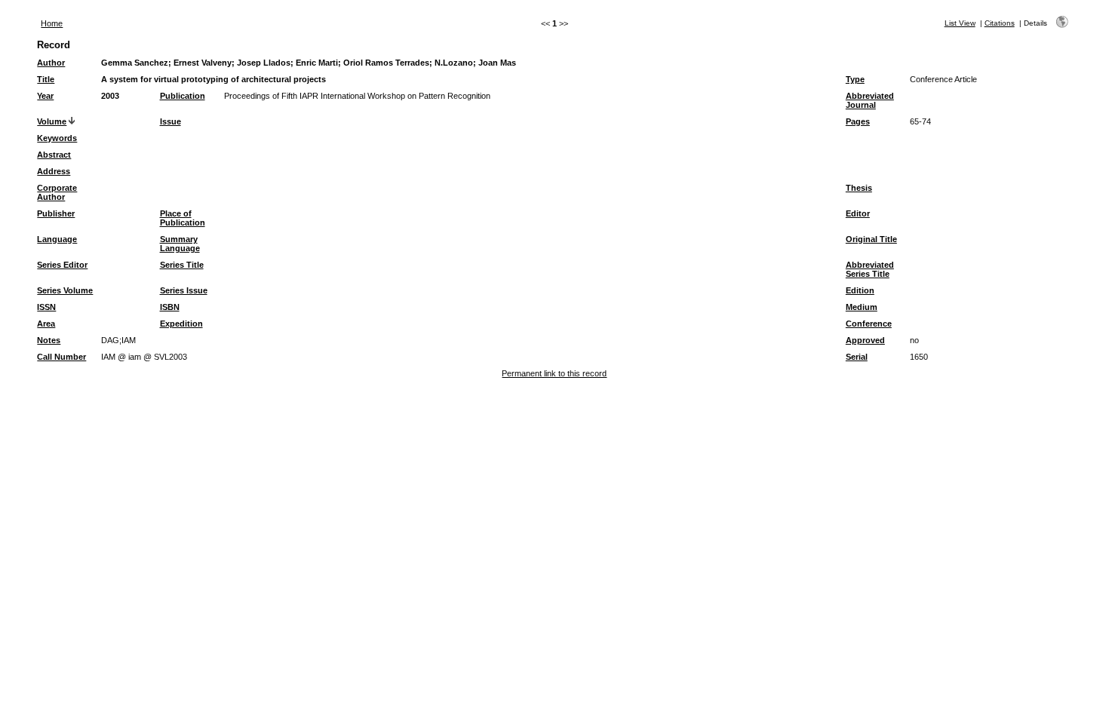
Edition (860, 290)
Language (57, 239)
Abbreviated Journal (870, 100)
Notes (48, 340)
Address (53, 171)
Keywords (57, 138)
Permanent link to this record (554, 373)
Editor (858, 213)
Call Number (61, 356)
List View (960, 23)
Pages (858, 121)
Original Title (871, 239)
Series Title (182, 264)
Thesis (859, 187)
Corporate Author (57, 192)
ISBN (170, 306)
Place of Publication (182, 218)
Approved (865, 340)
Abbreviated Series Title (870, 269)
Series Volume (65, 290)
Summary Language (180, 244)
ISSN (46, 306)
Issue (170, 121)
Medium (861, 306)
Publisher (56, 213)
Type (855, 79)
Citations (1000, 23)
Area (46, 323)
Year (45, 95)
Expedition (181, 323)
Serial (857, 356)
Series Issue (183, 290)
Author (51, 62)
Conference (869, 323)
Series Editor (62, 264)
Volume (51, 121)
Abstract (54, 154)
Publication (182, 95)
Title (45, 79)
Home (52, 23)
